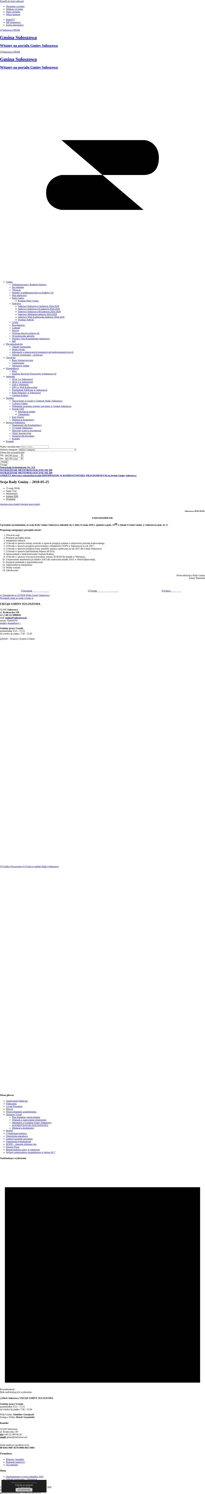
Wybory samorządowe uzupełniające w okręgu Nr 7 (30, 1152)
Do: (2, 458)
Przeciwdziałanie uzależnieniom (21, 1112)
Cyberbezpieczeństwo (16, 1133)
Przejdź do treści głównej (12, 1)
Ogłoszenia (11, 1103)
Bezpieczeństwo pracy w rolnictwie (23, 1149)
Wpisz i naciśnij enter (10, 446)
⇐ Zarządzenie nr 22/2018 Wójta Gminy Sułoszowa (25, 595)
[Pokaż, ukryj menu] (102, 276)
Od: (2, 455)
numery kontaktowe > (10, 623)
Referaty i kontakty (15, 1459)
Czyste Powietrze (14, 1106)
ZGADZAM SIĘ (24, 1490)
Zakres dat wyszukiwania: (12, 452)
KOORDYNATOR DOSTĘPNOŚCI (30, 1125)
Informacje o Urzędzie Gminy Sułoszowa (31, 1122)
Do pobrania (12, 1465)
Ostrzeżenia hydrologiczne (18, 1141)
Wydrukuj (10, 499)
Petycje (9, 1109)
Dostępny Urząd (14, 1114)
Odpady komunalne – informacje (21, 1479)
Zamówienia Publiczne (17, 1101)
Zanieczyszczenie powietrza (19, 1139)
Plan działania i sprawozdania (26, 1117)
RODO (9, 1130)
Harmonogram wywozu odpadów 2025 (25, 1476)
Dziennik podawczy (15, 1462)
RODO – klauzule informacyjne (21, 1144)
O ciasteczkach (24, 1487)
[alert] (102, 1278)
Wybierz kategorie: (9, 449)
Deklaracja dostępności (23, 1128)
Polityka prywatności (24, 1485)
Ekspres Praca (12, 1147)
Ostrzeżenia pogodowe (17, 1136)
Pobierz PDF (12, 496)
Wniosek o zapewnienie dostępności (29, 1120)
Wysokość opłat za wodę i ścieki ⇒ (16, 598)
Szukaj (4, 462)
